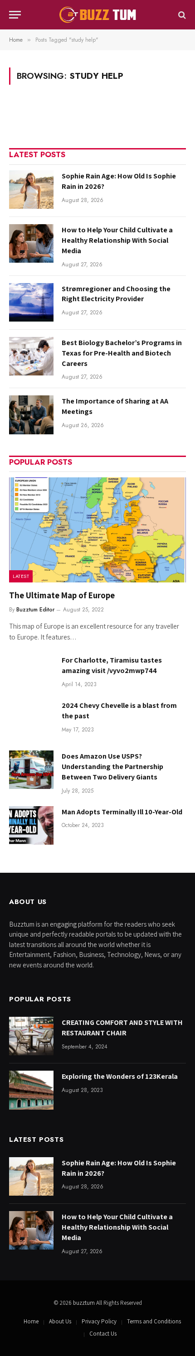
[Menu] (15, 15)
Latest (21, 576)
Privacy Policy (99, 1321)
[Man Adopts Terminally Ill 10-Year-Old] (31, 825)
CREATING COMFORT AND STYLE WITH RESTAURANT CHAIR (122, 1028)
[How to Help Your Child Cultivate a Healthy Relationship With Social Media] (31, 243)
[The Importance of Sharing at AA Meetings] (31, 414)
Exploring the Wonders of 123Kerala (120, 1076)
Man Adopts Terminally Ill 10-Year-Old (122, 812)
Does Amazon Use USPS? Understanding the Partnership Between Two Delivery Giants (112, 766)
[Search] (181, 15)
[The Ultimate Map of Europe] (97, 529)
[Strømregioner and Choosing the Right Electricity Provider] (31, 302)
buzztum (84, 1303)
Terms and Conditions (154, 1321)
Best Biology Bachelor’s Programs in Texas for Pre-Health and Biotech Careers (122, 353)
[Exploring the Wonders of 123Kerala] (31, 1090)
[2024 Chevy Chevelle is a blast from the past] (31, 719)
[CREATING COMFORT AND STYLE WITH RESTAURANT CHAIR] (31, 1036)
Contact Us (103, 1333)
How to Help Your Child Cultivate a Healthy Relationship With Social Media (117, 240)
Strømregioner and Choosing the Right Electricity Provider (116, 294)
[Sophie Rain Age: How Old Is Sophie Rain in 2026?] (31, 189)
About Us (60, 1321)
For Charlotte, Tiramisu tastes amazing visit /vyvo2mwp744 (112, 665)
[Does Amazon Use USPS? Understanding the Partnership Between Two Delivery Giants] (31, 769)
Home (31, 1321)
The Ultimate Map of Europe (62, 595)
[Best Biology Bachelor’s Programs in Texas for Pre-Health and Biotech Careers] (31, 356)
